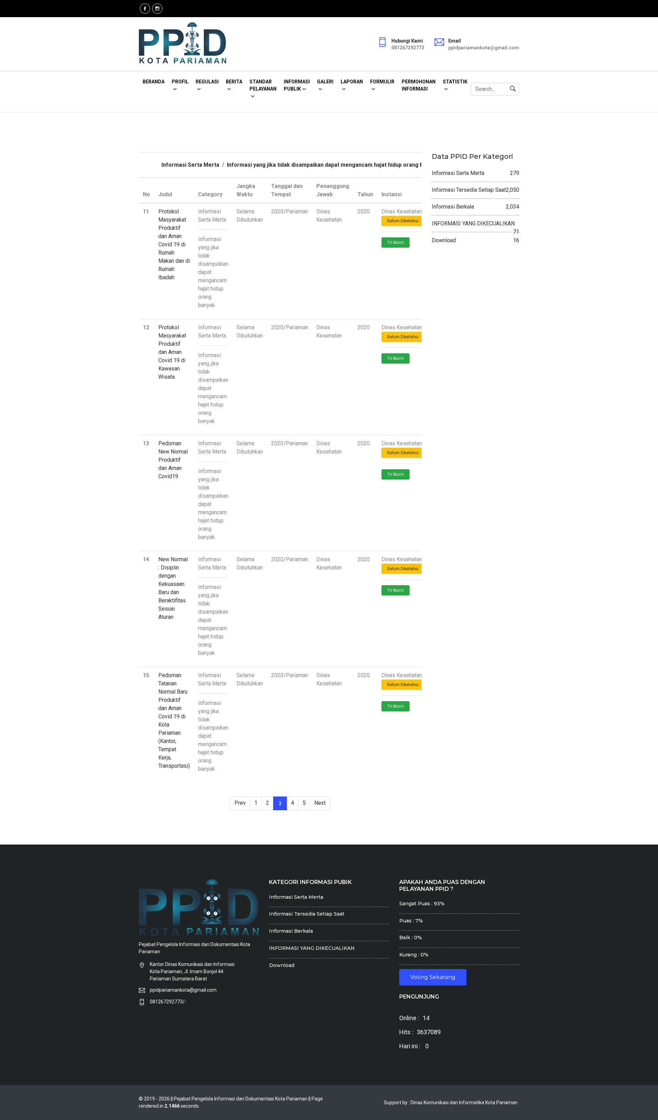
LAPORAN (352, 81)
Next (320, 803)
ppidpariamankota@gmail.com (183, 990)
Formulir (382, 81)
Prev (240, 803)
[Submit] (513, 89)
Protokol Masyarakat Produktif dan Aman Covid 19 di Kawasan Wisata (172, 352)
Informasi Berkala (291, 931)
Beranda (153, 81)
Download (281, 965)
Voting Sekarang (432, 977)
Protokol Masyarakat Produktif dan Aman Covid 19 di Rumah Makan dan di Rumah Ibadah (174, 244)
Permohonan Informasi (419, 85)
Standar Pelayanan (263, 85)
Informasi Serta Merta (190, 165)
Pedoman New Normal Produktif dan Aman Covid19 (173, 460)
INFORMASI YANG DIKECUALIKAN (312, 948)
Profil (180, 81)
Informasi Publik (297, 85)
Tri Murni (395, 242)
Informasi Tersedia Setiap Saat (306, 914)
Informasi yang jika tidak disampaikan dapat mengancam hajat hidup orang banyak (332, 165)
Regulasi (207, 81)
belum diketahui (402, 221)
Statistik (455, 81)
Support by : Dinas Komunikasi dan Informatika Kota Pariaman (450, 1102)
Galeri (325, 81)
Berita (234, 81)
